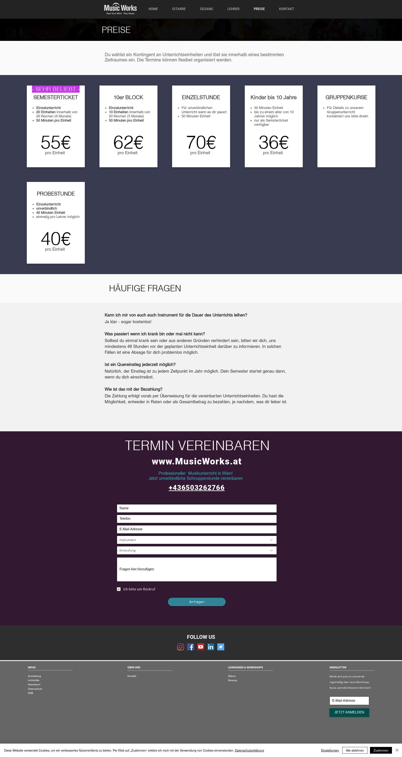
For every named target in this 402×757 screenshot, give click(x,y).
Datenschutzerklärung (249, 750)
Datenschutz (35, 688)
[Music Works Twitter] (220, 646)
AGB (30, 693)
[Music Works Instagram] (180, 646)
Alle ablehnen (355, 750)
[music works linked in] (210, 646)
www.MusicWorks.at (197, 461)
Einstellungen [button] (330, 750)
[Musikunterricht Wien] (190, 646)
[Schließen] (396, 750)
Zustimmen (381, 750)
